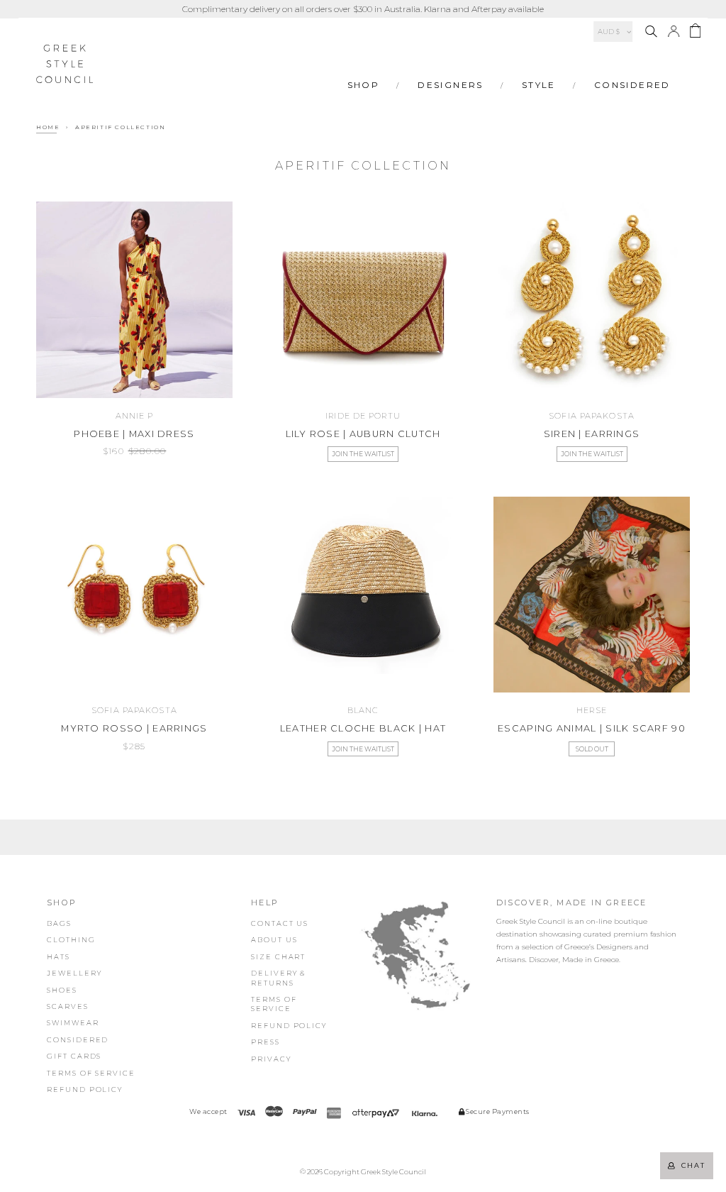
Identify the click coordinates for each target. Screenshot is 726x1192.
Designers (451, 84)
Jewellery (74, 973)
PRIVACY (271, 1059)
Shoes (62, 990)
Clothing (71, 940)
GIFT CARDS (74, 1056)
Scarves (67, 1006)
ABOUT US (274, 940)
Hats (58, 957)
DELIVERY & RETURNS (278, 977)
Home (48, 127)
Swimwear (73, 1023)
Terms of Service (91, 1073)
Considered (632, 84)
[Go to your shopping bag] (695, 33)
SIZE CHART (278, 957)
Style (539, 84)
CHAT (690, 1165)
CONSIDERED (77, 1040)
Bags (59, 923)
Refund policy (85, 1089)
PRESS (265, 1042)
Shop (363, 84)
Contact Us (279, 923)
